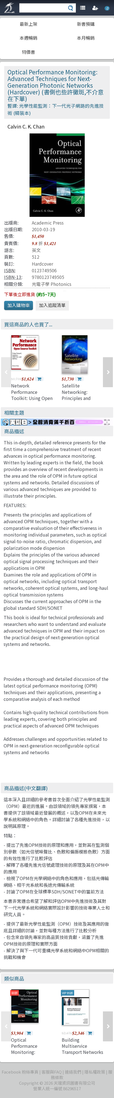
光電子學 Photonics (51, 284)
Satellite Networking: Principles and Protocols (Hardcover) (76, 398)
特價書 (28, 52)
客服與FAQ (52, 1072)
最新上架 (28, 24)
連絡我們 (73, 1072)
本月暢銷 (86, 37)
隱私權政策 (94, 1072)
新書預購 (86, 24)
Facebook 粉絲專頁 (20, 1072)
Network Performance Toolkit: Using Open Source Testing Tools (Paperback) (32, 398)
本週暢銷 (28, 37)
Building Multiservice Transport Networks (82, 1046)
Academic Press (48, 222)
